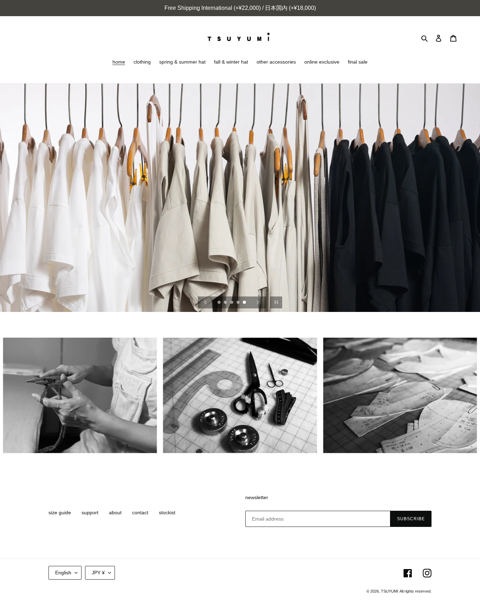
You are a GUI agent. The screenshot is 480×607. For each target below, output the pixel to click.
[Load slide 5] (245, 303)
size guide (59, 512)
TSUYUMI (389, 591)
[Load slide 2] (226, 303)
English (63, 572)
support (90, 512)
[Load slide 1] (220, 303)
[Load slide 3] (232, 303)
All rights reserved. (416, 591)
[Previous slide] (205, 302)
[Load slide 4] (238, 303)
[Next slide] (258, 302)
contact (140, 512)
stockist (167, 512)
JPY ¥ (98, 572)
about (115, 512)
